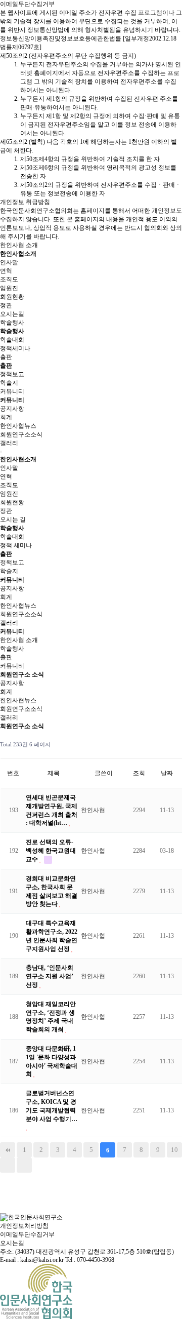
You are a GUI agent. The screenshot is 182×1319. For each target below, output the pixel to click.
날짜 (167, 773)
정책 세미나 (16, 545)
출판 (6, 357)
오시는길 (12, 313)
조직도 (9, 279)
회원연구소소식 (21, 434)
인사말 (9, 262)
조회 (139, 773)
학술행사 (12, 322)
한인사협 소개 (19, 245)
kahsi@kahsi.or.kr (42, 1259)
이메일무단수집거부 (27, 1234)
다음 (7, 1165)
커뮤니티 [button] (12, 631)
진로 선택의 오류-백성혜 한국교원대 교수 (51, 850)
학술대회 (12, 339)
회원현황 (12, 296)
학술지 (9, 382)
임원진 (9, 288)
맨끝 (24, 1165)
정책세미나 (15, 348)
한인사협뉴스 (18, 425)
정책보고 (12, 374)
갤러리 (9, 443)
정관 (6, 305)
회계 (6, 417)
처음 (7, 1149)
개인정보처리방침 (24, 1225)
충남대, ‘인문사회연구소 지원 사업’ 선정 (49, 976)
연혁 (6, 270)
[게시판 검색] (172, 744)
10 (174, 1149)
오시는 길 (13, 519)
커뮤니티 (12, 391)
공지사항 (12, 408)
